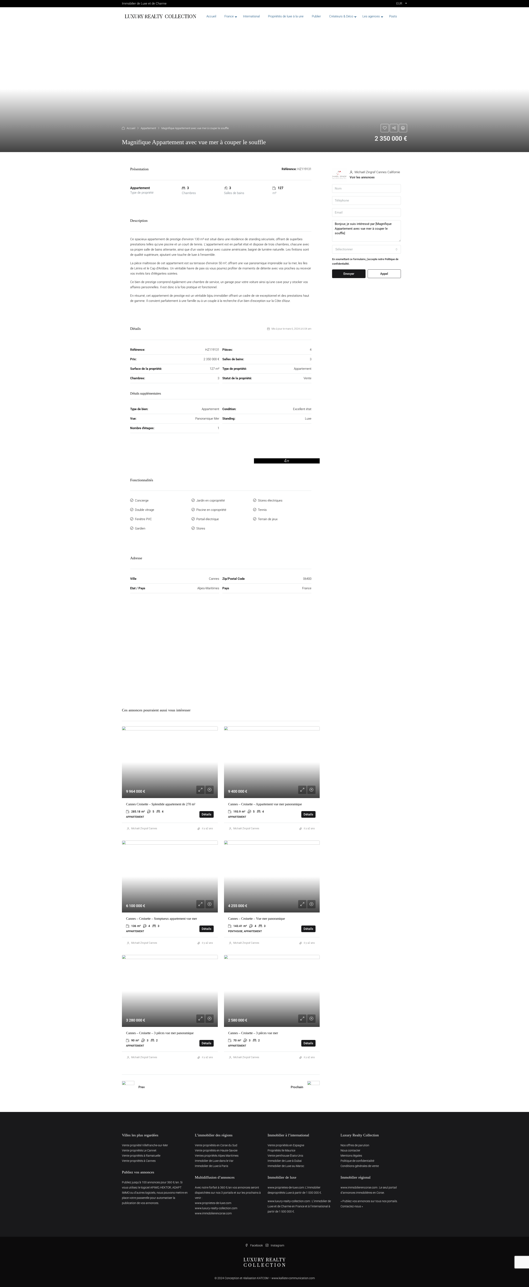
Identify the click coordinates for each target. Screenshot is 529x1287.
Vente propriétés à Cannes (139, 1160)
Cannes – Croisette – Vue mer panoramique (256, 918)
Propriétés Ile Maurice (281, 1150)
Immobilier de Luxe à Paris (211, 1166)
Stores (200, 528)
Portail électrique (207, 519)
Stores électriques (270, 500)
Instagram (277, 1245)
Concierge (142, 500)
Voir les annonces (362, 177)
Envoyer (348, 274)
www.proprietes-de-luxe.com (213, 1203)
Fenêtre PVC (143, 519)
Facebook (256, 1245)
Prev (141, 1087)
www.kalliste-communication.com (293, 1278)
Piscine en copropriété (211, 510)
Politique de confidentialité (357, 1160)
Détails (206, 814)
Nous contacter (350, 1150)
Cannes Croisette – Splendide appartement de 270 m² (160, 804)
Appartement (148, 128)
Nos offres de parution (355, 1145)
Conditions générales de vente (360, 1166)
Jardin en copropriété (210, 500)
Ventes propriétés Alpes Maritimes (216, 1155)
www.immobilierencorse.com (213, 1213)
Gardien (140, 528)
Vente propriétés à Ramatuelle (141, 1155)
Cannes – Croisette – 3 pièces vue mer (253, 1033)
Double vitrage (144, 510)
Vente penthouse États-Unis (285, 1155)
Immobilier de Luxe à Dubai (285, 1160)
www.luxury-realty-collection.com (216, 1208)
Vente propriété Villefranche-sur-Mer (145, 1145)
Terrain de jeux (268, 519)
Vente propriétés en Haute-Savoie (216, 1150)
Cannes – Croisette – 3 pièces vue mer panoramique (160, 1033)
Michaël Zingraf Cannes (144, 828)
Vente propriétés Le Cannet (139, 1150)
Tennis (262, 510)
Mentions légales (351, 1155)
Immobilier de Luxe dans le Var (214, 1160)
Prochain (297, 1087)
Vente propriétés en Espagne (286, 1145)
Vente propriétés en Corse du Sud (216, 1145)
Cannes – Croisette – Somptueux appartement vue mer (161, 918)
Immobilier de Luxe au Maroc (286, 1166)
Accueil (131, 128)
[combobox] (366, 249)
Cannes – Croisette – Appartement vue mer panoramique (265, 804)
